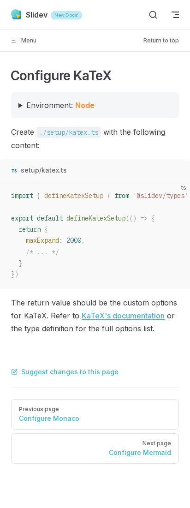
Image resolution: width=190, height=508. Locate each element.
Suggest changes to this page (70, 372)
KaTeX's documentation (123, 315)
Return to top (161, 40)
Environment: (60, 105)
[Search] (153, 15)
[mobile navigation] (175, 15)
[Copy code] (175, 196)
